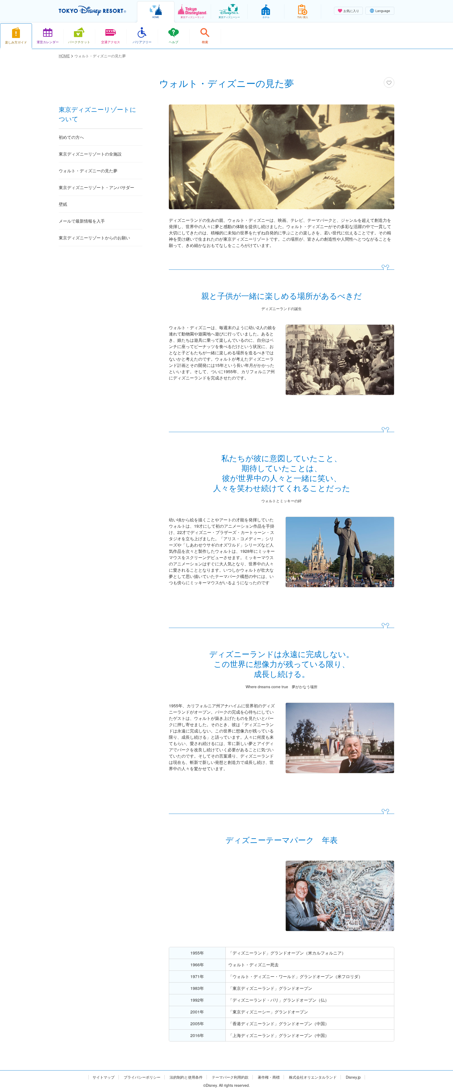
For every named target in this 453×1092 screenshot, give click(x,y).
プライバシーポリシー (142, 1077)
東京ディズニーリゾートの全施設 (90, 154)
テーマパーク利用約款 (230, 1077)
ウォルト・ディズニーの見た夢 (88, 171)
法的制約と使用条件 (186, 1077)
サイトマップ (104, 1077)
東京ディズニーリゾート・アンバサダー (96, 187)
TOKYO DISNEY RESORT (92, 11)
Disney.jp (353, 1077)
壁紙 (63, 204)
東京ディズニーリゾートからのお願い (94, 238)
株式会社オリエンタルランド (313, 1077)
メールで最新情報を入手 (82, 221)
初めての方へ (71, 137)
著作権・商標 (269, 1077)
